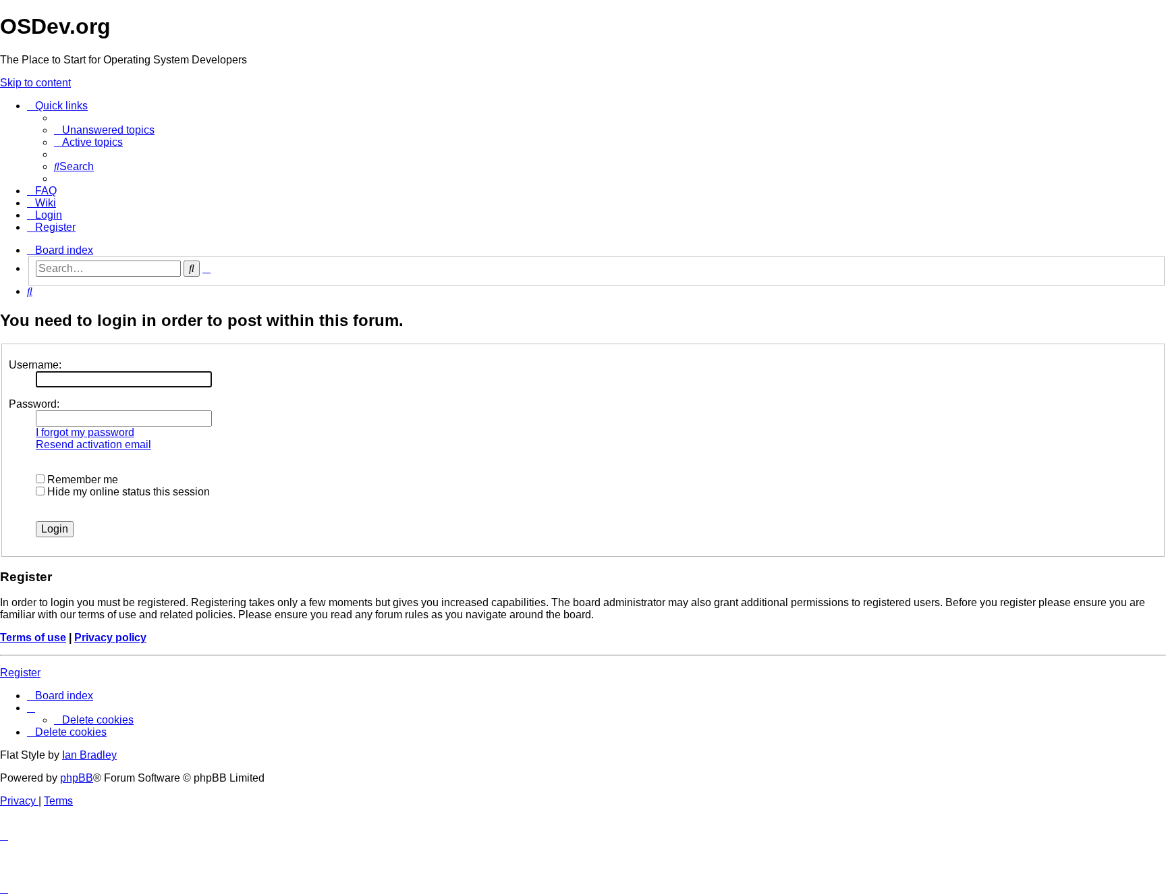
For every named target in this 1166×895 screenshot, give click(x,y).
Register (20, 672)
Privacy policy (110, 637)
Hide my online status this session (127, 491)
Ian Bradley (89, 755)
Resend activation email (93, 444)
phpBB (76, 778)
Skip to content (35, 82)
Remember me (81, 479)
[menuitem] (104, 130)
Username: (35, 365)
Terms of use (33, 637)
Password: (34, 404)
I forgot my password (85, 432)
